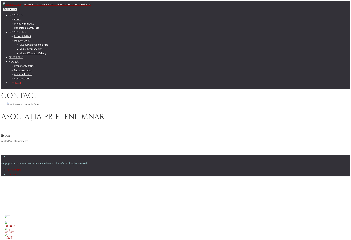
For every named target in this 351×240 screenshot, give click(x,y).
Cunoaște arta (22, 78)
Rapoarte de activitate (26, 27)
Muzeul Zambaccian (31, 49)
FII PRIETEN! (16, 57)
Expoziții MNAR (22, 36)
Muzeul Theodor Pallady (33, 53)
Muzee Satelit (22, 40)
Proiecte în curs (23, 74)
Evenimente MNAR (24, 66)
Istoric (17, 19)
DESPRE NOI (16, 15)
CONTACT (15, 83)
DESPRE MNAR (17, 32)
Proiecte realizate (24, 23)
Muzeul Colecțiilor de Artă (34, 44)
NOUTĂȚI (14, 62)
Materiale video (22, 70)
